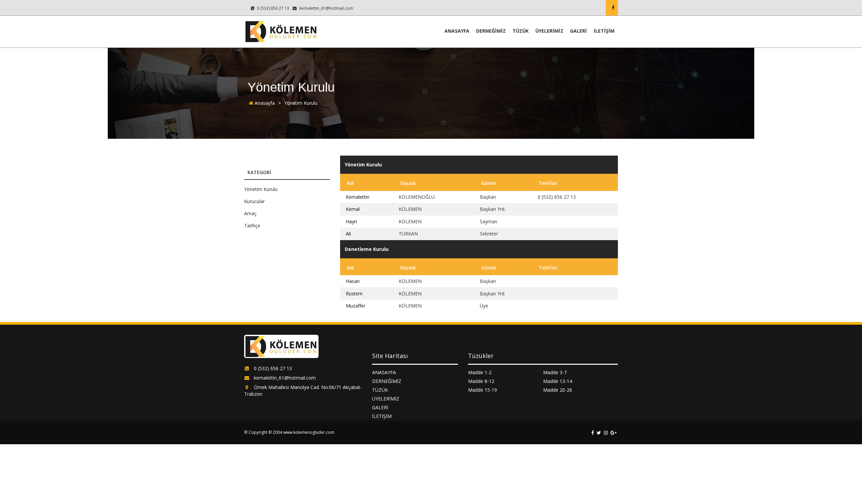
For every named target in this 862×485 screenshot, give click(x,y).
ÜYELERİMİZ (549, 31)
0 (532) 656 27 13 (272, 8)
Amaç (250, 213)
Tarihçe (252, 225)
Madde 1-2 (480, 372)
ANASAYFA (456, 31)
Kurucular (254, 201)
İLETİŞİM (604, 31)
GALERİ (578, 31)
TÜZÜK (520, 31)
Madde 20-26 (557, 390)
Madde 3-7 (555, 372)
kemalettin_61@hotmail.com (325, 8)
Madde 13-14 (557, 381)
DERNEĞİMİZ (491, 31)
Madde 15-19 (482, 390)
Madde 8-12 (481, 381)
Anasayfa (264, 103)
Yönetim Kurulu (301, 103)
